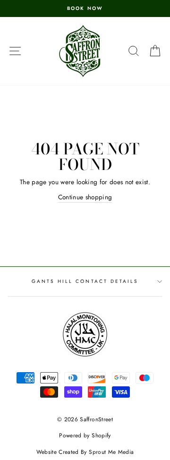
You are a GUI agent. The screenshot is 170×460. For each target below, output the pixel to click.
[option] (85, 8)
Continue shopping (85, 197)
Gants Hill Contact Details (85, 281)
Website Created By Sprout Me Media (85, 452)
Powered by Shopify (84, 435)
